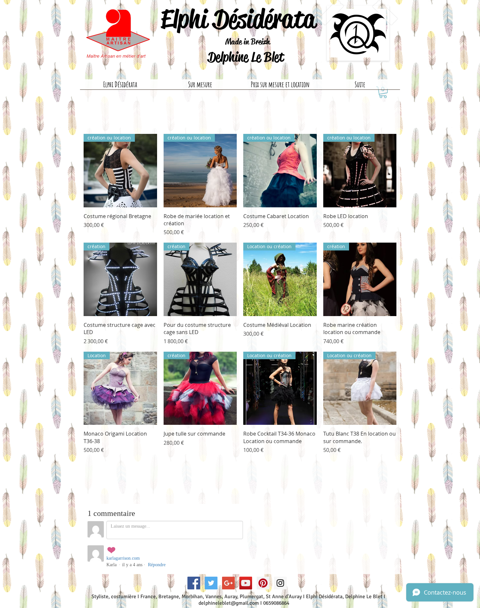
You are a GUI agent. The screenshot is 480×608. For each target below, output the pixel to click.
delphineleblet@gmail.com (229, 603)
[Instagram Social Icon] (280, 583)
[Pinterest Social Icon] (263, 583)
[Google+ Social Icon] (228, 583)
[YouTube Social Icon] (245, 583)
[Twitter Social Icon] (211, 583)
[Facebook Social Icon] (193, 583)
